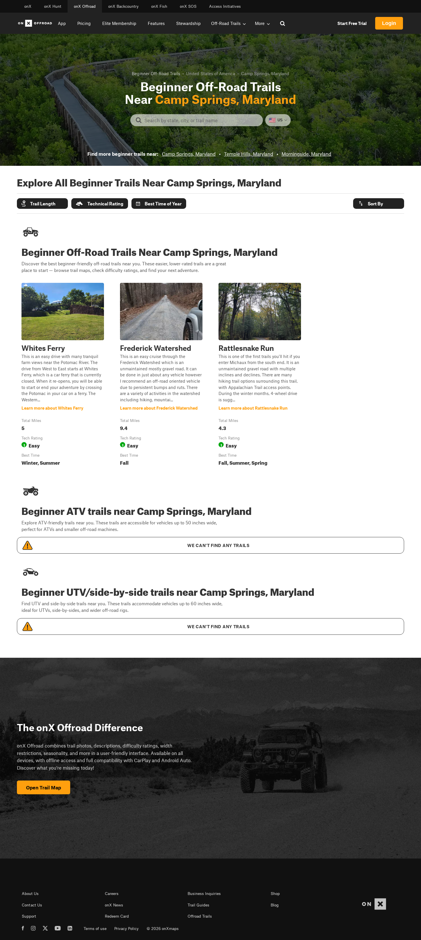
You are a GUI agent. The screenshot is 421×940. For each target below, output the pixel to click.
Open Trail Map (43, 787)
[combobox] (201, 120)
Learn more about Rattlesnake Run (260, 375)
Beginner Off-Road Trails (156, 73)
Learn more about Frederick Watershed (161, 375)
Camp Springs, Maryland (189, 154)
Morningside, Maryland (306, 154)
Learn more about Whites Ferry (63, 375)
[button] (42, 203)
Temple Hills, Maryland (248, 154)
